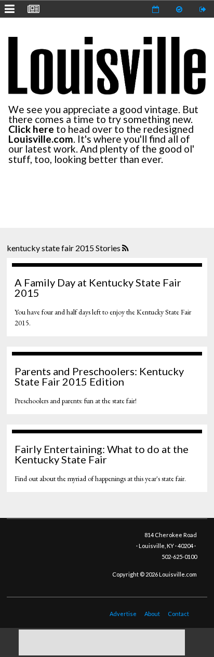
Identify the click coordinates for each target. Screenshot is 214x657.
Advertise (123, 613)
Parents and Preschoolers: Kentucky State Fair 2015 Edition (99, 376)
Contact (178, 613)
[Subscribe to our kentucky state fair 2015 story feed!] (126, 248)
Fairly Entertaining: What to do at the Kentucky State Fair (102, 454)
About (152, 613)
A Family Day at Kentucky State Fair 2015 (98, 287)
